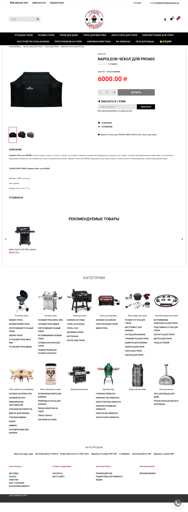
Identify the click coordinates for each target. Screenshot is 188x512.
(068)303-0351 (21, 3)
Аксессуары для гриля (137, 316)
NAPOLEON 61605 (133, 134)
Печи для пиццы (166, 389)
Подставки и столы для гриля (166, 328)
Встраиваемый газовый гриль (50, 337)
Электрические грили (107, 324)
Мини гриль (102, 328)
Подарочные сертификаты (109, 477)
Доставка (14, 473)
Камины (13, 425)
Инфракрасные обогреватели (16, 403)
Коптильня (72, 336)
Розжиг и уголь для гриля (135, 321)
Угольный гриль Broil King (20, 341)
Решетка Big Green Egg (107, 413)
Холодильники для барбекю (19, 431)
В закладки (107, 123)
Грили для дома (79, 316)
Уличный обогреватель (20, 409)
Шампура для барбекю (136, 343)
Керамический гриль (19, 324)
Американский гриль (79, 389)
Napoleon (102, 54)
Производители (104, 473)
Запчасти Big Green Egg (107, 417)
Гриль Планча (45, 416)
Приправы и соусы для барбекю (49, 402)
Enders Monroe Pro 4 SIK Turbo (74, 454)
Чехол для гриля (149, 134)
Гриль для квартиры (108, 316)
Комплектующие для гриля (166, 316)
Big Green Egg (108, 389)
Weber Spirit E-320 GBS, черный (22, 249)
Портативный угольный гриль (21, 329)
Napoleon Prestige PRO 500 (104, 454)
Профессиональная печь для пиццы (166, 402)
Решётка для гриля (134, 347)
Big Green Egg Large (23, 454)
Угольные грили (21, 316)
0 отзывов (112, 64)
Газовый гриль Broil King (50, 320)
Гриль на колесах (75, 324)
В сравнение (107, 126)
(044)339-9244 (57, 3)
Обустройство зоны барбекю (21, 389)
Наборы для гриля (134, 355)
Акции (99, 480)
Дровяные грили (75, 332)
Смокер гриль (16, 335)
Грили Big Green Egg (105, 394)
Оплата (12, 477)
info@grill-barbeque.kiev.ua (167, 3)
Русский (137, 3)
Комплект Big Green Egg (107, 398)
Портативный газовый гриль (49, 329)
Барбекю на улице (76, 320)
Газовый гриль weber (48, 324)
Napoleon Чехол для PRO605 (112, 134)
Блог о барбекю (16, 483)
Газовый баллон (17, 398)
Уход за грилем (161, 343)
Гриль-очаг (72, 328)
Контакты (57, 473)
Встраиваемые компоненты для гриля (166, 321)
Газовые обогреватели (20, 394)
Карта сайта (58, 477)
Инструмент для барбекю (133, 328)
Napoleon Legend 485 (164, 454)
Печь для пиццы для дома (164, 395)
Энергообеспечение (137, 389)
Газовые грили (50, 316)
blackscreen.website (19, 486)
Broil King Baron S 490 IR (47, 454)
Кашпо (12, 421)
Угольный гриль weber (20, 347)
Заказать (146, 107)
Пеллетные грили (76, 340)
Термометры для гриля (136, 339)
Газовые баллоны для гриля (49, 344)
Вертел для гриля (163, 339)
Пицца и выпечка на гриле (48, 409)
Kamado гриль (16, 320)
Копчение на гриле (47, 420)
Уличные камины (17, 417)
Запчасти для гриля (164, 335)
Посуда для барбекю (135, 335)
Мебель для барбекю (19, 413)
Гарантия (13, 480)
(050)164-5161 (39, 3)
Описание (15, 149)
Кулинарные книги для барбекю (49, 395)
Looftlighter (124, 454)
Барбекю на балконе (106, 320)
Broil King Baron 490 (141, 454)
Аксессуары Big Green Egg (108, 402)
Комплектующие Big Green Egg (106, 407)
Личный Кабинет (147, 473)
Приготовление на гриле (50, 389)
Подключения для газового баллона (47, 351)
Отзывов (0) (16, 197)
